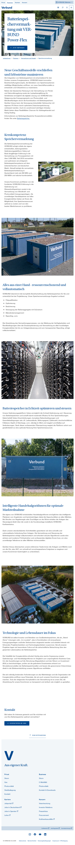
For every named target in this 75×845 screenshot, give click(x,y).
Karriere (7, 799)
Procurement (44, 815)
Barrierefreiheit (32, 841)
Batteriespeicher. (23, 118)
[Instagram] (30, 834)
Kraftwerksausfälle (46, 819)
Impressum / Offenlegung (60, 841)
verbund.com (7, 58)
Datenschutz (22, 841)
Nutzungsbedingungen (44, 841)
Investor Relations (45, 807)
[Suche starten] (62, 7)
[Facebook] (35, 834)
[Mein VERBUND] (67, 7)
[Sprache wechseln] (58, 7)
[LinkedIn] (45, 834)
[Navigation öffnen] (71, 7)
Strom (6, 778)
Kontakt (7, 794)
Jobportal (8, 803)
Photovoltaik (9, 786)
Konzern (42, 799)
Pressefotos (43, 811)
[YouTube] (40, 834)
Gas (5, 782)
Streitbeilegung (10, 790)
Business (15, 58)
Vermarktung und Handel (28, 58)
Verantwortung (44, 803)
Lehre (6, 815)
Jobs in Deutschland (12, 807)
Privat (6, 774)
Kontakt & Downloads (47, 790)
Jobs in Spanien (10, 811)
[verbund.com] (9, 755)
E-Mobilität (43, 782)
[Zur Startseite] (6, 7)
